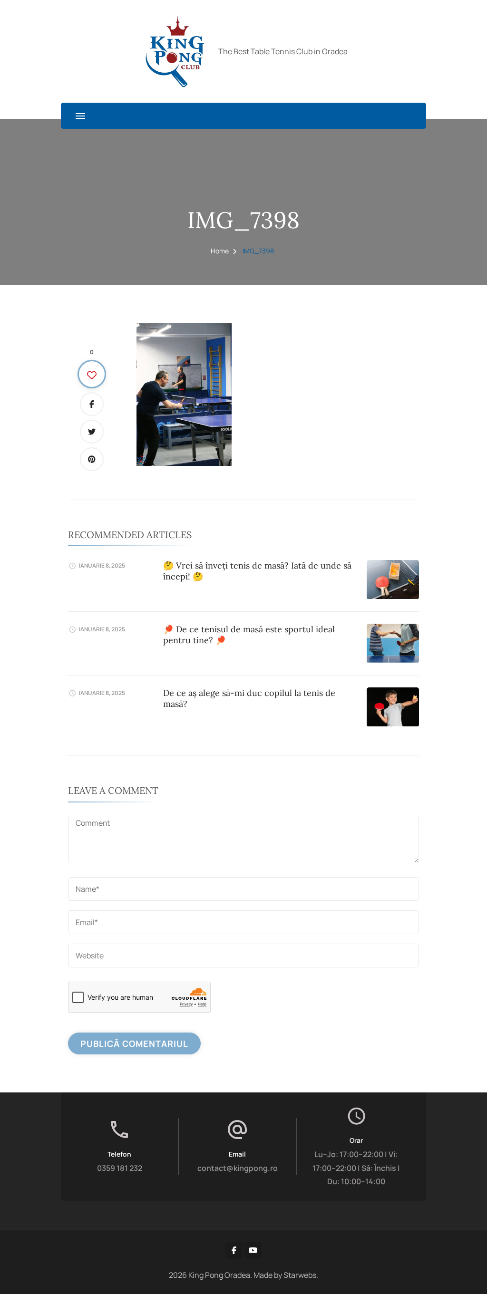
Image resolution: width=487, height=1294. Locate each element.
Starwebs (299, 1275)
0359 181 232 (119, 1168)
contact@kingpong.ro (237, 1168)
